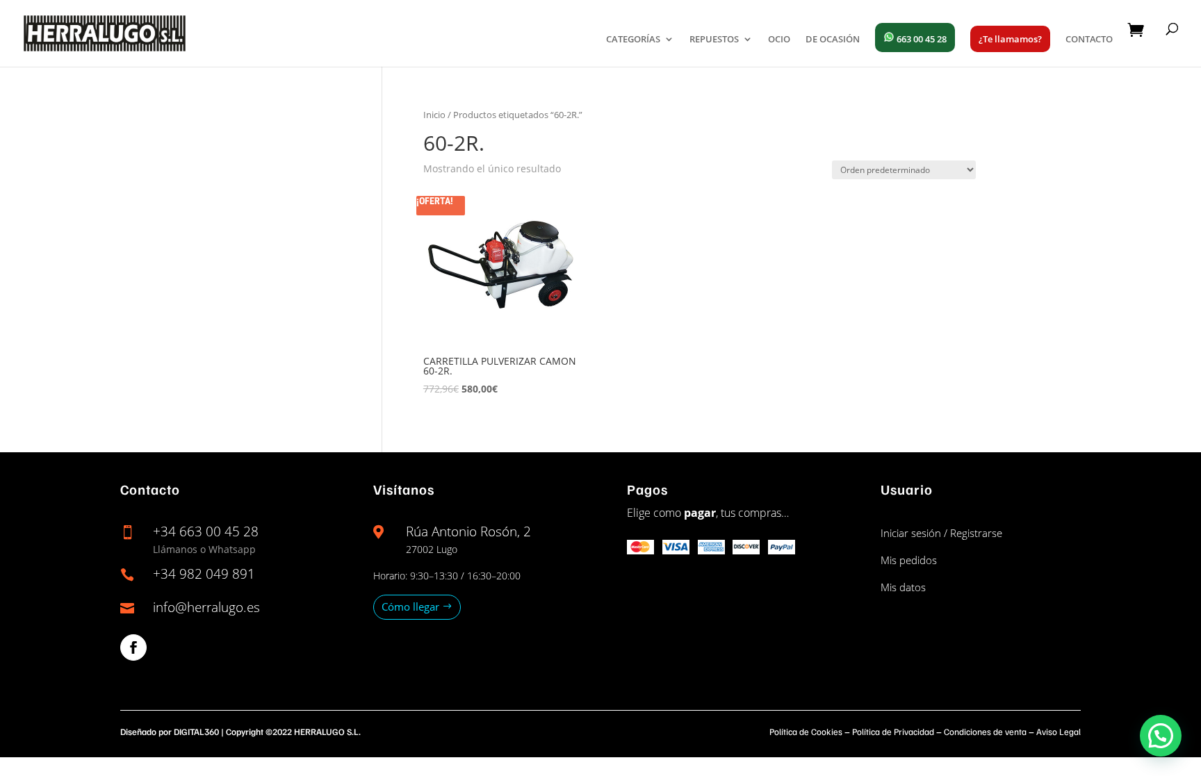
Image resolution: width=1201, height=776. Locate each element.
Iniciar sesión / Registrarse (941, 533)
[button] (1161, 736)
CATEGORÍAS (633, 39)
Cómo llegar (410, 606)
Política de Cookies (805, 731)
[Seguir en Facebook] (133, 647)
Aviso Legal (1058, 731)
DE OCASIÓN (833, 39)
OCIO (779, 39)
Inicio (434, 114)
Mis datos (903, 587)
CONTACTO (1089, 39)
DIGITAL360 (196, 731)
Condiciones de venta (985, 731)
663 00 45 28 (920, 39)
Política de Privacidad (893, 731)
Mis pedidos (909, 560)
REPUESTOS (714, 39)
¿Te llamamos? (1010, 39)
